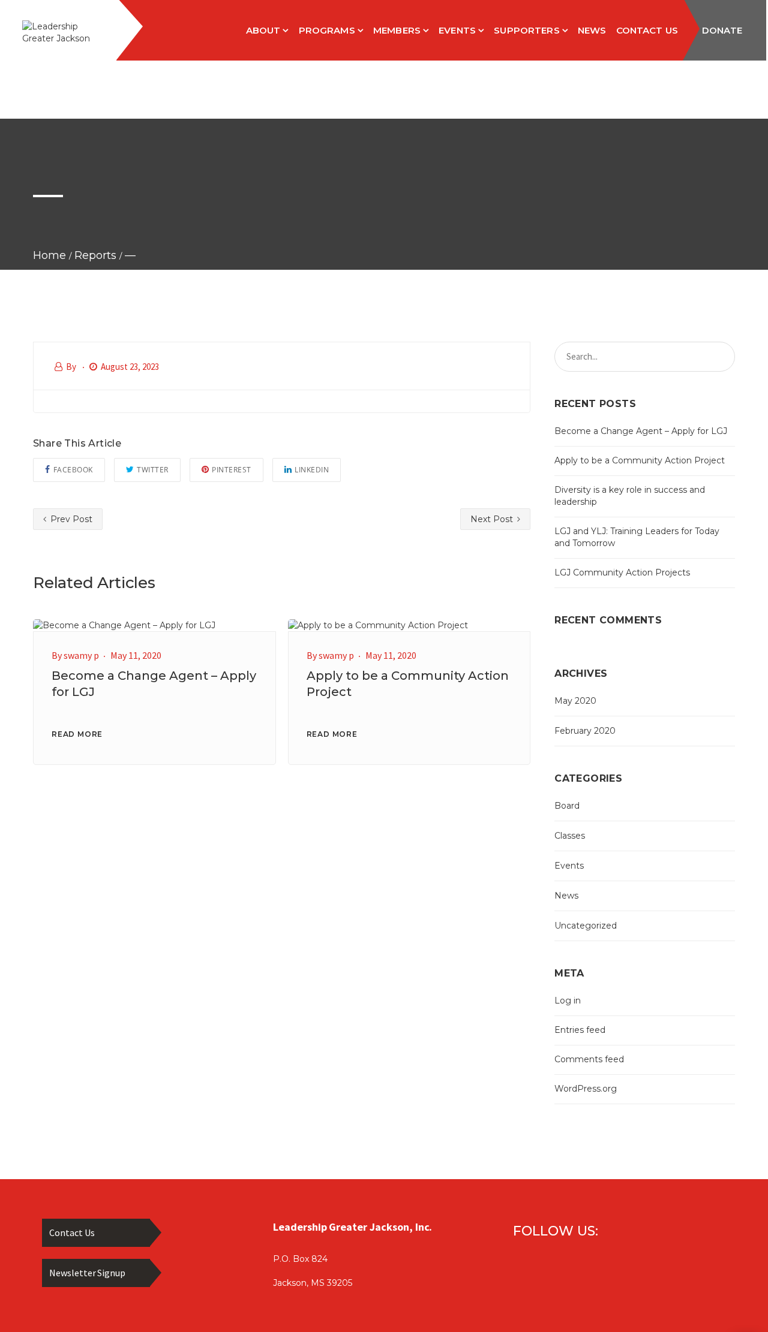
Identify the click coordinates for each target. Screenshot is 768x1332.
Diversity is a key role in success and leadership (629, 495)
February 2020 (585, 730)
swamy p (81, 655)
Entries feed (579, 1029)
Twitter (153, 470)
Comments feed (589, 1059)
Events (569, 865)
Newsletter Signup (87, 1273)
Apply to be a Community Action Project (639, 460)
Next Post (492, 519)
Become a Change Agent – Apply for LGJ (640, 431)
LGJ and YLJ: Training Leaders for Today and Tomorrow (636, 537)
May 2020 (575, 700)
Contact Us (72, 1232)
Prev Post (70, 519)
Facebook (73, 470)
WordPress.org (585, 1088)
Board (567, 805)
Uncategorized (585, 925)
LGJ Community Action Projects (622, 572)
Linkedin (312, 470)
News (566, 895)
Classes (569, 835)
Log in (567, 1000)
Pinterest (231, 470)
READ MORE (77, 734)
